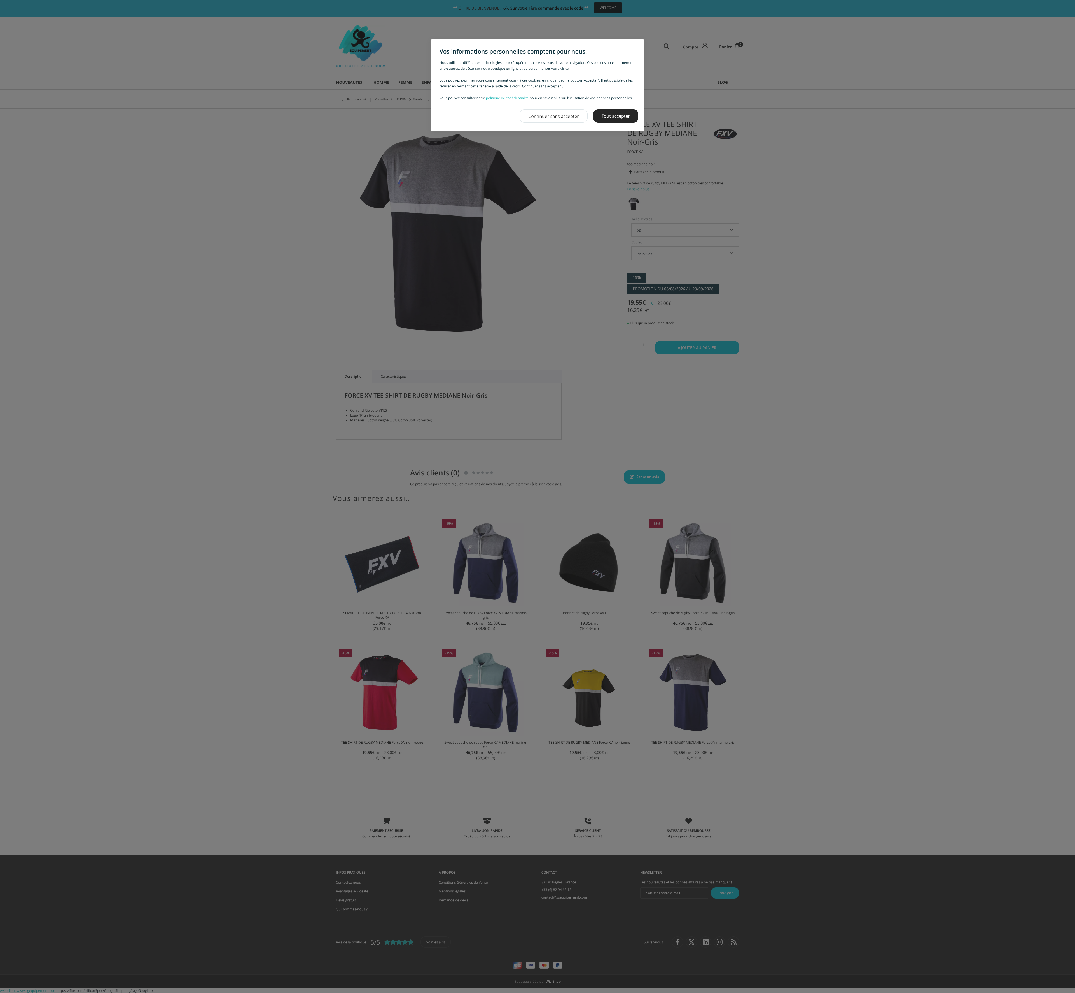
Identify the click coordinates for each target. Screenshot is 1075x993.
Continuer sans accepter (553, 116)
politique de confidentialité (507, 98)
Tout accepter (616, 116)
